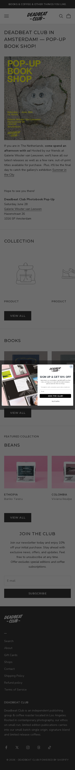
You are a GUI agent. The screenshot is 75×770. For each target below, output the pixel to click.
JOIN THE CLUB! (55, 396)
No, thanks (55, 401)
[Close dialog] (71, 366)
